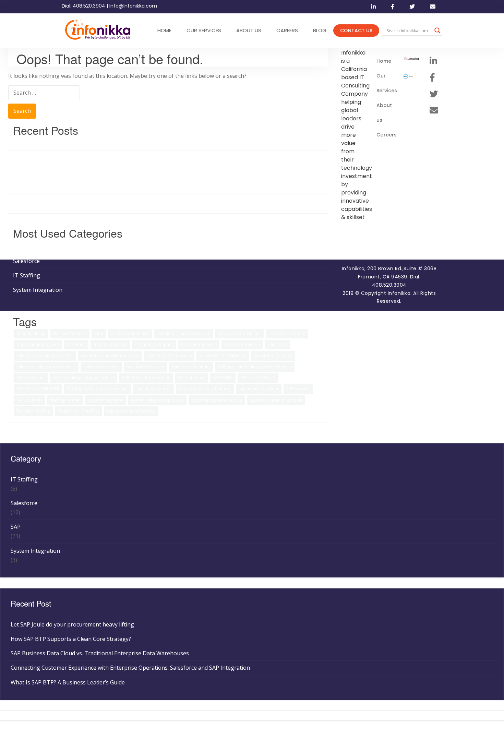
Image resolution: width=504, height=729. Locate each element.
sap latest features (153, 389)
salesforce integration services (46, 367)
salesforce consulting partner (44, 355)
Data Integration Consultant (183, 333)
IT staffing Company (154, 344)
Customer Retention (129, 333)
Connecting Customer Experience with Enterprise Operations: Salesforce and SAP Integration (132, 187)
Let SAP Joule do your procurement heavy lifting (74, 143)
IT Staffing (26, 275)
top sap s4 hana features (131, 411)
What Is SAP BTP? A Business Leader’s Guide (70, 201)
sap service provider (259, 389)
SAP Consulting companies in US (83, 378)
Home (383, 61)
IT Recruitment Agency (37, 344)
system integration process (157, 400)
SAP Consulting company (146, 378)
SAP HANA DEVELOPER (37, 389)
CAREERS (287, 30)
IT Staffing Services (199, 344)
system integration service (216, 400)
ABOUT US (248, 30)
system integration (105, 400)
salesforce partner (101, 367)
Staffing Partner (65, 400)
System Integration (37, 290)
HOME (164, 30)
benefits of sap (31, 333)
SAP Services (298, 389)
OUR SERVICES (204, 30)
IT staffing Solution (242, 344)
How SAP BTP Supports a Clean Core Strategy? (73, 158)
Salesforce (26, 261)
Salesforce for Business (169, 355)
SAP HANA (223, 378)
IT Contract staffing (286, 333)
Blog (319, 30)
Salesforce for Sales (273, 355)
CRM (98, 333)
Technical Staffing (33, 411)
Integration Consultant (239, 333)
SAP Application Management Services (255, 367)
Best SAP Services (70, 333)
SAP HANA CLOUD (258, 378)
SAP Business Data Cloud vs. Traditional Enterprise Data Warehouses (102, 172)
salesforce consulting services (110, 355)
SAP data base (191, 378)
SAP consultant (30, 378)
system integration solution (276, 400)
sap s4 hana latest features (205, 389)
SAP (18, 246)
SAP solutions (29, 400)
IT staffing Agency (110, 344)
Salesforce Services (145, 367)
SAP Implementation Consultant (97, 389)
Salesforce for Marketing (223, 355)
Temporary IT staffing (78, 411)
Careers (386, 134)
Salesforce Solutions (191, 367)
